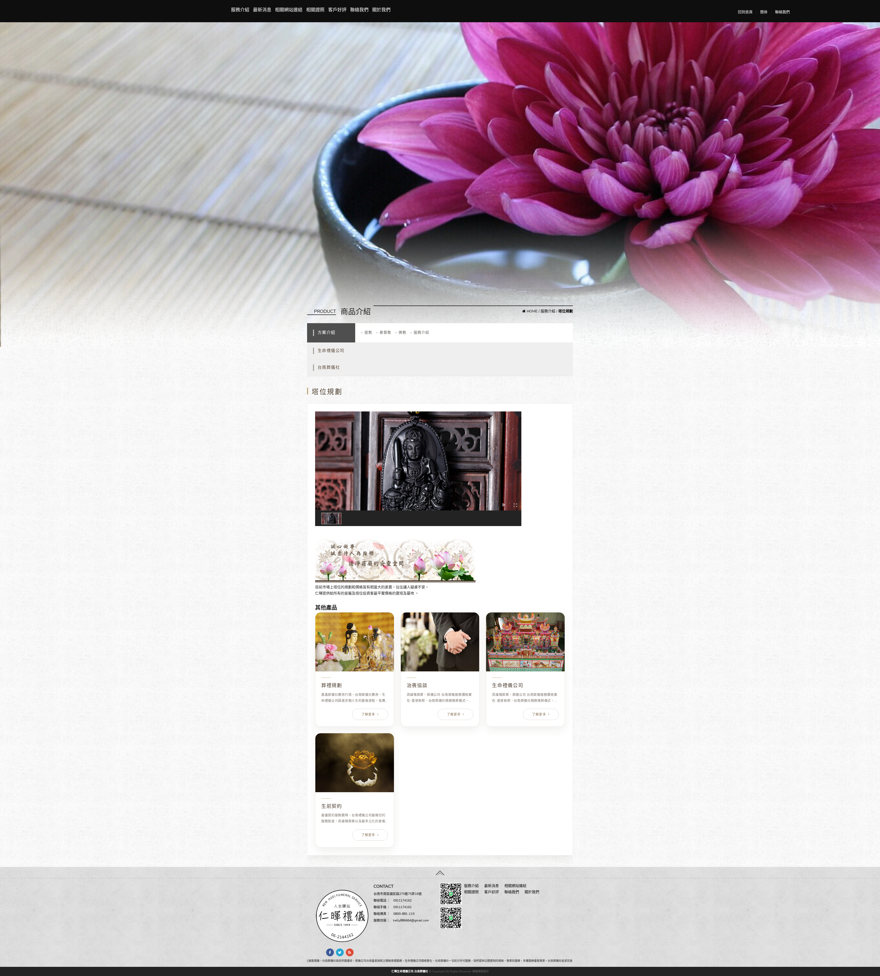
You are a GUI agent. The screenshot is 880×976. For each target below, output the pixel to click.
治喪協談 (417, 685)
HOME (532, 311)
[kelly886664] (451, 917)
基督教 (385, 332)
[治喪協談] (440, 641)
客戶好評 (337, 10)
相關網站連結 (288, 10)
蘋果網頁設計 (480, 971)
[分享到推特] (340, 952)
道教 (368, 332)
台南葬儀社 (329, 367)
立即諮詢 (322, 599)
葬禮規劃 (331, 685)
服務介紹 (240, 10)
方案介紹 (327, 332)
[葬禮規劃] (354, 641)
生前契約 (331, 806)
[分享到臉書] (330, 952)
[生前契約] (354, 762)
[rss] (350, 952)
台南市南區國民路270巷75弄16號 (398, 894)
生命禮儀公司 (331, 350)
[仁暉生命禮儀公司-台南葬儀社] (340, 915)
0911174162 (402, 900)
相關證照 (315, 10)
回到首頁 (745, 12)
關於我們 (381, 10)
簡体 (763, 12)
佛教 (402, 332)
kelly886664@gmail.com (411, 920)
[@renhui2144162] (451, 893)
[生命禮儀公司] (525, 641)
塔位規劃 (322, 529)
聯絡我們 (782, 12)
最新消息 (262, 10)
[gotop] (440, 871)
